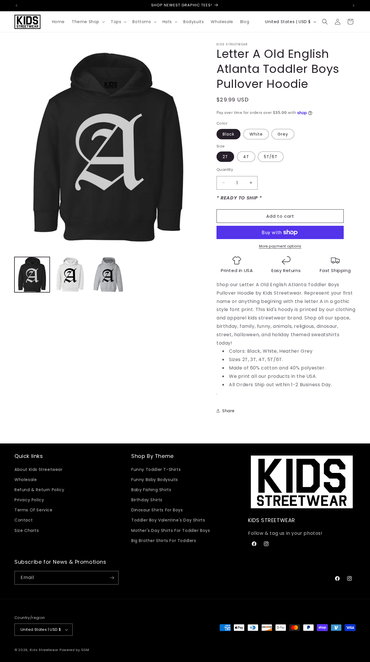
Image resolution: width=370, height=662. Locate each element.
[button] (87, 22)
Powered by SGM (74, 650)
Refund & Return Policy (39, 490)
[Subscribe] (112, 578)
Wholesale (25, 479)
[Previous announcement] (16, 5)
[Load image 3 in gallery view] (108, 274)
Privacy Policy (29, 500)
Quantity (225, 169)
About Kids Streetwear (38, 469)
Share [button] (228, 411)
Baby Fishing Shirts (151, 490)
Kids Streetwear (44, 650)
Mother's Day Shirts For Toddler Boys (170, 530)
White (256, 134)
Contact (23, 520)
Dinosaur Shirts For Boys (157, 510)
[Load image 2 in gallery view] (70, 274)
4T (246, 157)
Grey (283, 134)
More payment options (280, 246)
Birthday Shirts (146, 500)
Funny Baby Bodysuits (154, 479)
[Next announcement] (353, 5)
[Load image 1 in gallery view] (32, 274)
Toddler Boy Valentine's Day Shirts (168, 520)
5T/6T (271, 157)
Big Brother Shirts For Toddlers (163, 540)
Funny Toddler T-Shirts (156, 469)
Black (228, 134)
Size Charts (26, 530)
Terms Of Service (33, 510)
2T (225, 157)
